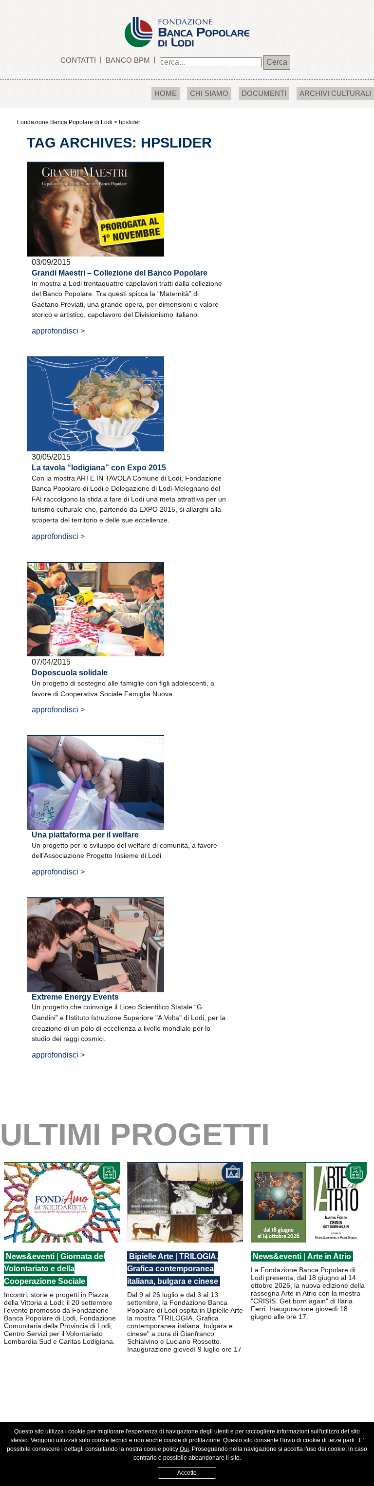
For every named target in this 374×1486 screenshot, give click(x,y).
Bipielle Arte (151, 1256)
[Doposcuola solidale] (95, 608)
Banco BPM (128, 60)
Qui (184, 1449)
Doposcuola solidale (70, 673)
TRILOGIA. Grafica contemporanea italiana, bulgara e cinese (172, 1268)
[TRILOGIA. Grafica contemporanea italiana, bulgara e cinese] (185, 1202)
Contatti (78, 60)
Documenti (264, 93)
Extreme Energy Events (75, 997)
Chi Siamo (209, 93)
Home (165, 93)
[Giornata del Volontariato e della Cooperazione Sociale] (62, 1202)
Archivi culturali (335, 93)
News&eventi (30, 1256)
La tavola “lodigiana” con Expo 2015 (99, 468)
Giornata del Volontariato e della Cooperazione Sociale (54, 1268)
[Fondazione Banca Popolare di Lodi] (187, 23)
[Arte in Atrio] (309, 1202)
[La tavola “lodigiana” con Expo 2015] (95, 403)
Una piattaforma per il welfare (85, 835)
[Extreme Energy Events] (95, 944)
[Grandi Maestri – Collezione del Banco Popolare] (95, 208)
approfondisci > (58, 331)
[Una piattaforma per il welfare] (95, 782)
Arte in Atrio (329, 1256)
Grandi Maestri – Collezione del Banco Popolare (119, 273)
